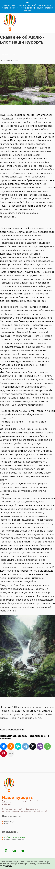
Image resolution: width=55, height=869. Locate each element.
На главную (9, 821)
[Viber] (40, 746)
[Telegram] (25, 746)
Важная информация (14, 839)
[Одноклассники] (10, 746)
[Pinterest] (3, 753)
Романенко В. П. (17, 729)
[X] (32, 746)
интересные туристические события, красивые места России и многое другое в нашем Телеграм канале (27, 8)
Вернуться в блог (8, 55)
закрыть (9, 866)
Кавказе (8, 118)
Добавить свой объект (15, 837)
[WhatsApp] (47, 746)
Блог (6, 824)
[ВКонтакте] (3, 746)
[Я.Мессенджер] (18, 746)
